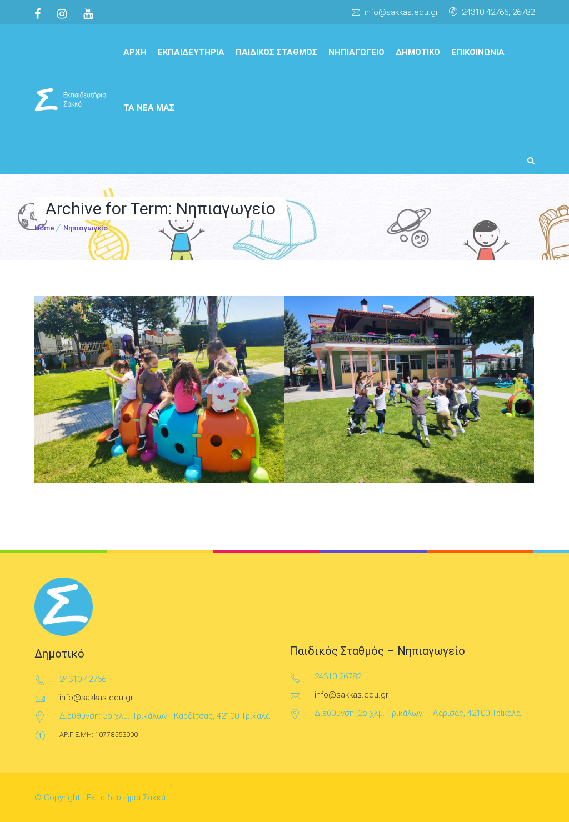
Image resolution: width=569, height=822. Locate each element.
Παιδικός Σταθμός (276, 52)
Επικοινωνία (478, 52)
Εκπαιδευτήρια (191, 52)
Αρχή (135, 52)
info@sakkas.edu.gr (401, 12)
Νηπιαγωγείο (356, 52)
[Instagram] (62, 14)
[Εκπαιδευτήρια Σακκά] (70, 99)
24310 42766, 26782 (498, 12)
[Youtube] (88, 14)
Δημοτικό (418, 52)
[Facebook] (41, 14)
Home (44, 228)
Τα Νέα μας (148, 108)
